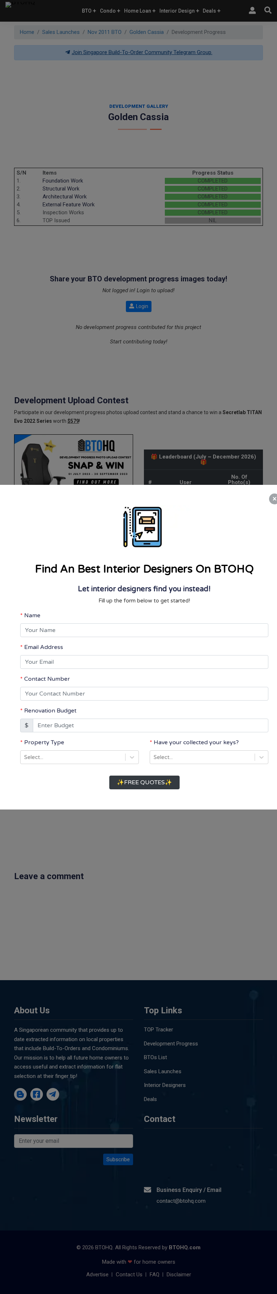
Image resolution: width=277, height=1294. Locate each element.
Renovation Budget (50, 710)
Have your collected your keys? (196, 742)
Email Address (43, 647)
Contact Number (47, 679)
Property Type (44, 742)
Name (32, 615)
